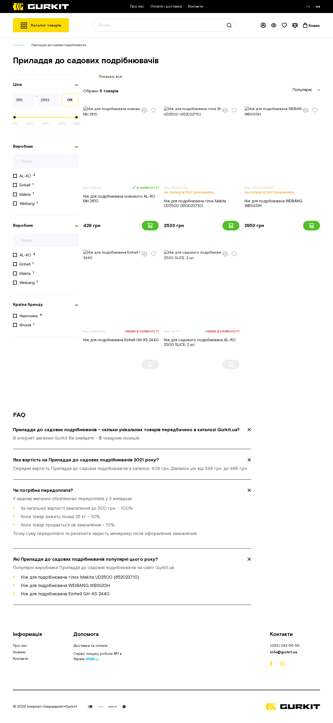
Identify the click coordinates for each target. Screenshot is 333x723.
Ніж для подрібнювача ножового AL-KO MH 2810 (119, 199)
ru (308, 6)
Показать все (110, 76)
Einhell (27, 185)
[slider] (14, 117)
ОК (70, 100)
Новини (19, 652)
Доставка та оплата (90, 645)
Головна (19, 45)
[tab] (132, 434)
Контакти (195, 6)
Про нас (137, 6)
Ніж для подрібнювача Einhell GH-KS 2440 (121, 340)
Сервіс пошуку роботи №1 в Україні (97, 657)
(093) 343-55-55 (285, 645)
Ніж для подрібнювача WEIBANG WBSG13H (273, 203)
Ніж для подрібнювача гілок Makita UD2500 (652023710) (195, 203)
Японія (27, 325)
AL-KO (27, 176)
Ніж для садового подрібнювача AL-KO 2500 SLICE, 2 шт (200, 342)
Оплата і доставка (166, 6)
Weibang (29, 203)
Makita (27, 194)
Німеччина (31, 316)
